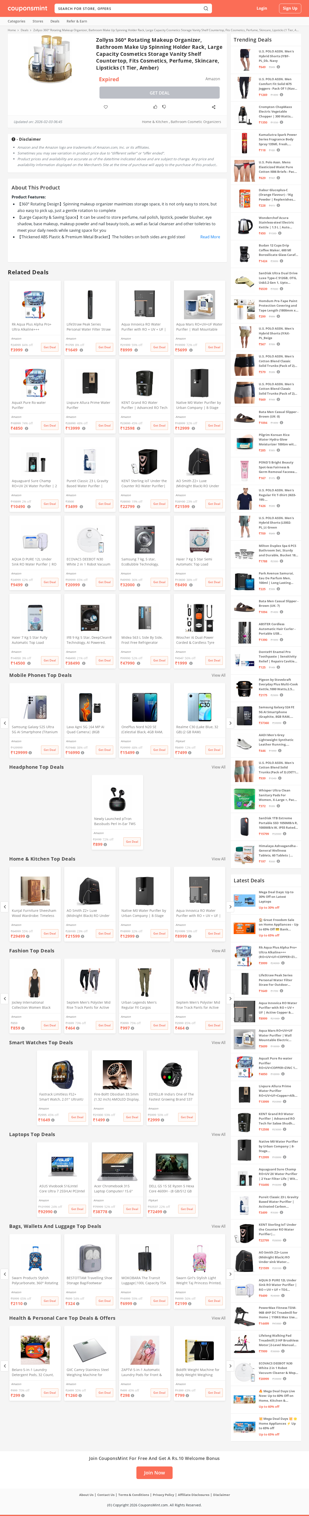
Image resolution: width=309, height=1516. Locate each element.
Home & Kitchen (155, 121)
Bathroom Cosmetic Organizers (196, 121)
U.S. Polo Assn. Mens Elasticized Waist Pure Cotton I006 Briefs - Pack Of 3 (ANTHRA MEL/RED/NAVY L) (277, 167)
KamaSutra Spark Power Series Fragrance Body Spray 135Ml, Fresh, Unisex (278, 139)
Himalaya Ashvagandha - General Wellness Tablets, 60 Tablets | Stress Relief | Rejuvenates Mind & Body (278, 851)
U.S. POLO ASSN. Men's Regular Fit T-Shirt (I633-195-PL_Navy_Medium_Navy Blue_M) (277, 495)
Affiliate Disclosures (193, 1495)
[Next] (230, 723)
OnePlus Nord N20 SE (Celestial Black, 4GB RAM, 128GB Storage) (142, 730)
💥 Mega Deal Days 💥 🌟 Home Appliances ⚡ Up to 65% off (278, 1423)
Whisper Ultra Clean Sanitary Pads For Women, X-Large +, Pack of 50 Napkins (277, 795)
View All (218, 675)
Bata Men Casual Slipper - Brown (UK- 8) (278, 414)
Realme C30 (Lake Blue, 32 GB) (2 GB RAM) (197, 729)
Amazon (16, 741)
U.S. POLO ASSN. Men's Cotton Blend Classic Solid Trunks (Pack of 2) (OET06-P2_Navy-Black (277, 361)
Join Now (154, 1472)
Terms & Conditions (133, 1495)
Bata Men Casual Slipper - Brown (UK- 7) (278, 603)
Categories (16, 21)
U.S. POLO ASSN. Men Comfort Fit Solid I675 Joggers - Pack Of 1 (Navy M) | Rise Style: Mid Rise (277, 84)
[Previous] (4, 723)
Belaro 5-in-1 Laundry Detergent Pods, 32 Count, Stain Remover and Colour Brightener (33, 1372)
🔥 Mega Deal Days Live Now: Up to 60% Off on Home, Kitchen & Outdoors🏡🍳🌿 (277, 1396)
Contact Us (105, 1495)
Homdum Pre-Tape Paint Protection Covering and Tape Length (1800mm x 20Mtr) (278, 306)
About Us (86, 1495)
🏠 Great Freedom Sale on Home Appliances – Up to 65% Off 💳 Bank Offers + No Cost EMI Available (278, 925)
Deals (54, 21)
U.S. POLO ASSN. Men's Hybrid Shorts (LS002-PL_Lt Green (276, 523)
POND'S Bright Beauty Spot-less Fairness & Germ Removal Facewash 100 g (278, 467)
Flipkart (180, 741)
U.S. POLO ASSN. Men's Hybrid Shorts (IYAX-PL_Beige (276, 333)
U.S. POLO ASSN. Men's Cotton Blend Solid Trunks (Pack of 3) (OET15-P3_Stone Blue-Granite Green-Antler (278, 768)
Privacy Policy (163, 1495)
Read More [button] (210, 236)
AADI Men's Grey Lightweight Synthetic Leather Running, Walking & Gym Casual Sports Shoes (276, 740)
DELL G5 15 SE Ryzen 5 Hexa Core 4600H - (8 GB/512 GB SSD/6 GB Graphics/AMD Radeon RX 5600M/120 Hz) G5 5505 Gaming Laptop (171, 1189)
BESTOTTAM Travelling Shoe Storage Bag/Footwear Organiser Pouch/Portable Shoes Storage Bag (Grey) (89, 1281)
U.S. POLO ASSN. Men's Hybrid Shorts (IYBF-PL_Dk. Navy (276, 56)
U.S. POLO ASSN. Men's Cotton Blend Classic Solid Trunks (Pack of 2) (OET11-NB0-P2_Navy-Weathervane (277, 389)
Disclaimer (221, 1495)
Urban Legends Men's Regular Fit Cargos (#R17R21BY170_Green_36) (142, 1005)
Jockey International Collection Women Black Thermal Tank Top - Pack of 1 (35, 1005)
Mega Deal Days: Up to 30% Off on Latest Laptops (276, 897)
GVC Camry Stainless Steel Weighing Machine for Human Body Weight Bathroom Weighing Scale (88, 1372)
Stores (38, 21)
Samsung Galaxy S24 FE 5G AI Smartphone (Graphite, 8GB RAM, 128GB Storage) (276, 712)
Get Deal (160, 93)
